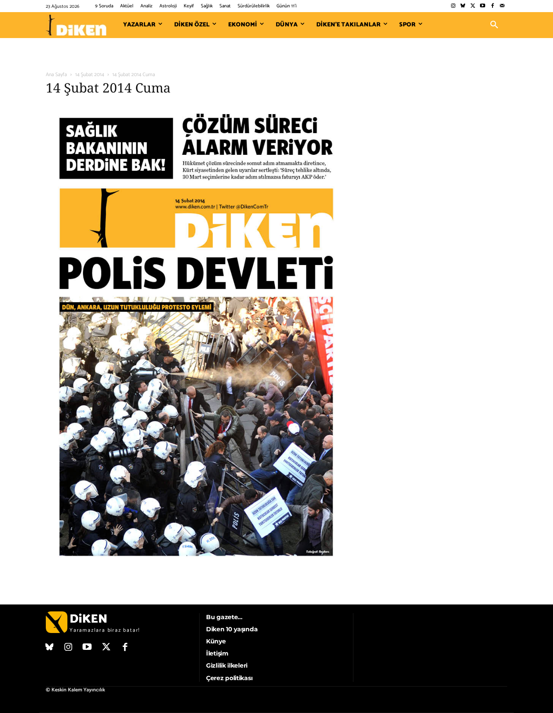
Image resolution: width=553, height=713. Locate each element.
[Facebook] (492, 6)
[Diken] (76, 25)
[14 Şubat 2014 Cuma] (196, 567)
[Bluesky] (463, 6)
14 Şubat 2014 (89, 74)
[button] (494, 25)
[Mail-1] (502, 6)
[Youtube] (483, 6)
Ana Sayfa (56, 74)
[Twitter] (473, 6)
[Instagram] (453, 6)
